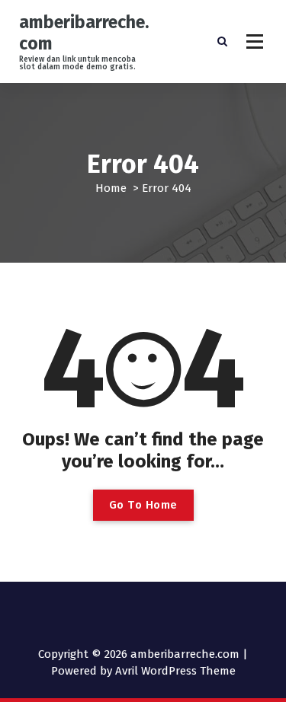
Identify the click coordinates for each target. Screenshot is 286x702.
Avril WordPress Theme (175, 671)
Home (111, 188)
